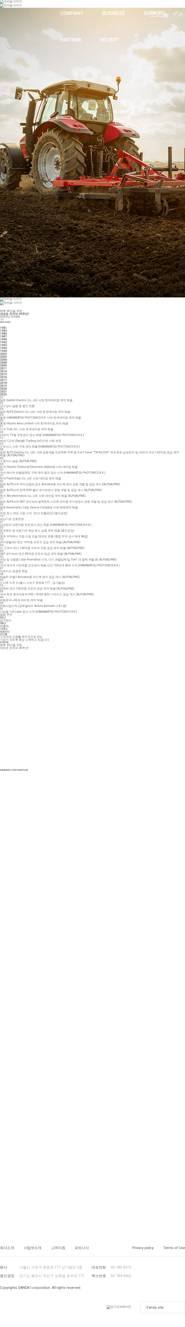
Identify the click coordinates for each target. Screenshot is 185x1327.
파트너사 (82, 1248)
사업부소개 (32, 1248)
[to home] (27, 13)
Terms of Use (174, 1248)
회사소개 (7, 1248)
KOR (153, 13)
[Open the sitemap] (175, 13)
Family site (155, 1307)
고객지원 (58, 1248)
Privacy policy (143, 1248)
